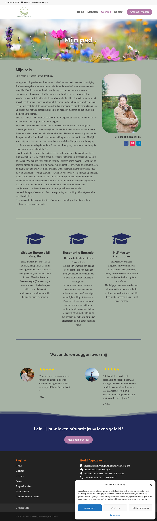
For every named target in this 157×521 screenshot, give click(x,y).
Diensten (92, 12)
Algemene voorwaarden (27, 496)
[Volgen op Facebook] (126, 143)
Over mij (106, 12)
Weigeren (115, 508)
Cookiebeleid (22, 507)
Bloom (55, 516)
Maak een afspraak (78, 439)
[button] (150, 484)
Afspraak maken (24, 486)
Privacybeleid (115, 515)
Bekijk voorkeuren (140, 508)
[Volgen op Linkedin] (138, 143)
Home (80, 12)
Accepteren (89, 508)
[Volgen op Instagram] (132, 143)
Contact (118, 12)
